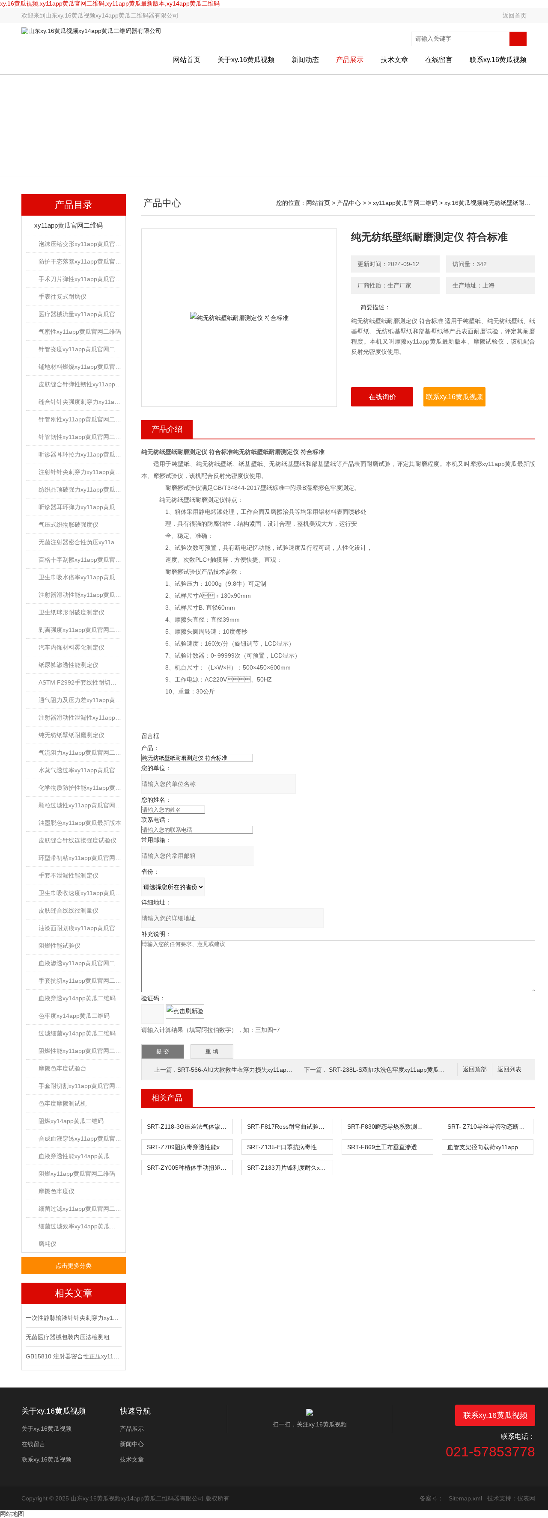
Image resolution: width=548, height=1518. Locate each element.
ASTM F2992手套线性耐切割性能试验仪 (80, 682)
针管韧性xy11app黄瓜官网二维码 (80, 436)
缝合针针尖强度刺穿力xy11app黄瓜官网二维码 (80, 401)
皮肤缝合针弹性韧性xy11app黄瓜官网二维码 (80, 384)
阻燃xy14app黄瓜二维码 (71, 1121)
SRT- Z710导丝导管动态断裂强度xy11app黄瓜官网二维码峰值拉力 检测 (490, 1126)
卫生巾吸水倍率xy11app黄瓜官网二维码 (80, 577)
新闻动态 (305, 59)
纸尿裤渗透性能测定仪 (68, 664)
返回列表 (509, 1069)
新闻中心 (132, 1444)
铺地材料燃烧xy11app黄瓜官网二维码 (80, 366)
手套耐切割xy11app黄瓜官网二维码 (80, 1085)
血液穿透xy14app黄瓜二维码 (77, 998)
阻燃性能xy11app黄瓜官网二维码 (80, 1050)
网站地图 (12, 1513)
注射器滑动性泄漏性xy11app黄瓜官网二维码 (80, 717)
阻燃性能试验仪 (59, 945)
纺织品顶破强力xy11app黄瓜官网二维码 (80, 489)
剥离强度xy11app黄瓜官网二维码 (80, 629)
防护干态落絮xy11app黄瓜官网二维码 (80, 261)
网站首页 (186, 59)
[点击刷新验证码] (185, 1011)
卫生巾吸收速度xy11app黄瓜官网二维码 (80, 892)
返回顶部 (475, 1069)
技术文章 (394, 59)
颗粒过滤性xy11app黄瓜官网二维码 (80, 805)
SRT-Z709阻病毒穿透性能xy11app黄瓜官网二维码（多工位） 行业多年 (189, 1147)
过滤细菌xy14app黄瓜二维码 (77, 1033)
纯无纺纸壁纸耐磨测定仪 (71, 735)
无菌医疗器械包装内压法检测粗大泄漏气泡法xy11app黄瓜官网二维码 (73, 1337)
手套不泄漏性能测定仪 (68, 875)
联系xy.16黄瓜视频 (498, 59)
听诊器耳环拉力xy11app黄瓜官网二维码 (80, 454)
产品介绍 (167, 429)
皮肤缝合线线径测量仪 (68, 910)
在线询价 (382, 396)
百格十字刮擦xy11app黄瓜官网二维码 (80, 559)
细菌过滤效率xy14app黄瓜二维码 (80, 1226)
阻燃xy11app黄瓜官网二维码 (77, 1173)
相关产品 (167, 1098)
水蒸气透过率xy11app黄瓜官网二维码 (80, 770)
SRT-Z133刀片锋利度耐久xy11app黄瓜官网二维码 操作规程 (290, 1167)
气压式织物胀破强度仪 (68, 524)
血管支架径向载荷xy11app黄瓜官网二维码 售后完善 (490, 1147)
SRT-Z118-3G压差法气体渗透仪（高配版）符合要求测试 (189, 1126)
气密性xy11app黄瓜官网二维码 (80, 331)
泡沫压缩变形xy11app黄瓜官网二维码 (80, 243)
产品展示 (349, 59)
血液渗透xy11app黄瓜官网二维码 (80, 963)
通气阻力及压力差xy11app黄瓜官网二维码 (80, 700)
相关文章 (73, 1293)
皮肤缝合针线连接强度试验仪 (77, 840)
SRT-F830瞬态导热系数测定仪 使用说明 (390, 1126)
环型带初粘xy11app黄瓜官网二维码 (80, 857)
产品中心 (349, 202)
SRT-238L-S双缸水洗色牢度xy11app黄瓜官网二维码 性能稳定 (411, 1069)
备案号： (432, 1498)
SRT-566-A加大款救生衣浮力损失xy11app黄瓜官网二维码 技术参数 (267, 1069)
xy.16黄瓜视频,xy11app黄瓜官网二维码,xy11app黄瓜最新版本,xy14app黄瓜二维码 (110, 3)
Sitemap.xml (465, 1498)
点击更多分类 (74, 1265)
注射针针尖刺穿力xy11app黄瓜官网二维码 (80, 471)
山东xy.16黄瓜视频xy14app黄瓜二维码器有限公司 (112, 15)
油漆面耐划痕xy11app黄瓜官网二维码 (80, 928)
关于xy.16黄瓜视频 (245, 59)
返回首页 (515, 15)
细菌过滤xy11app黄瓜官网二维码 (80, 1208)
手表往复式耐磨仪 (62, 296)
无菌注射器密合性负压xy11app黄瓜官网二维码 (80, 542)
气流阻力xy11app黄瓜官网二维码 (80, 752)
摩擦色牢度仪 (56, 1191)
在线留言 (439, 59)
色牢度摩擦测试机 (62, 1103)
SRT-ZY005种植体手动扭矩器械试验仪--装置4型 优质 (189, 1167)
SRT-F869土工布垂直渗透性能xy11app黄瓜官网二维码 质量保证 (390, 1147)
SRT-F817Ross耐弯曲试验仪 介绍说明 (290, 1126)
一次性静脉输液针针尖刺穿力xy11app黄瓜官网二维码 (73, 1317)
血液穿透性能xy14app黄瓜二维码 (80, 1156)
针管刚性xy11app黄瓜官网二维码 (80, 419)
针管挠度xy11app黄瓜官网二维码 (80, 349)
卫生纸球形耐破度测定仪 (71, 612)
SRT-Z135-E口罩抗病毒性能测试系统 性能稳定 (290, 1147)
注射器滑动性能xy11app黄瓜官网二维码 (80, 594)
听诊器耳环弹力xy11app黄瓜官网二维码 (80, 507)
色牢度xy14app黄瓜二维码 (74, 1015)
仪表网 (526, 1498)
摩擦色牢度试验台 (62, 1068)
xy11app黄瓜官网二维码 (68, 225)
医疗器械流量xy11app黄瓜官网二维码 (80, 314)
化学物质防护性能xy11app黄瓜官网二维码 (80, 787)
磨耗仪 (48, 1243)
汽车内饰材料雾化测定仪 (71, 647)
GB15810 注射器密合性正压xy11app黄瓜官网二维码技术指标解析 (73, 1356)
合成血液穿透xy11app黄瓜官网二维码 (80, 1138)
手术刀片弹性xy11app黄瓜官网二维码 (80, 279)
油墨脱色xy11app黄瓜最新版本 (80, 822)
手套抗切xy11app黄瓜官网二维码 (80, 980)
